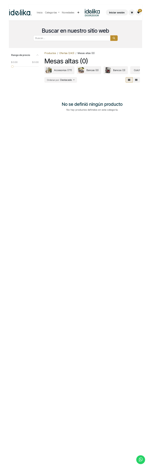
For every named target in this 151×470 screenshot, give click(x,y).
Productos (50, 53)
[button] (60, 80)
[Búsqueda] (114, 38)
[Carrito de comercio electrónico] (132, 12)
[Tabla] (129, 80)
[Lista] (136, 80)
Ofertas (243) (66, 53)
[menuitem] (40, 12)
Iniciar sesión (117, 12)
